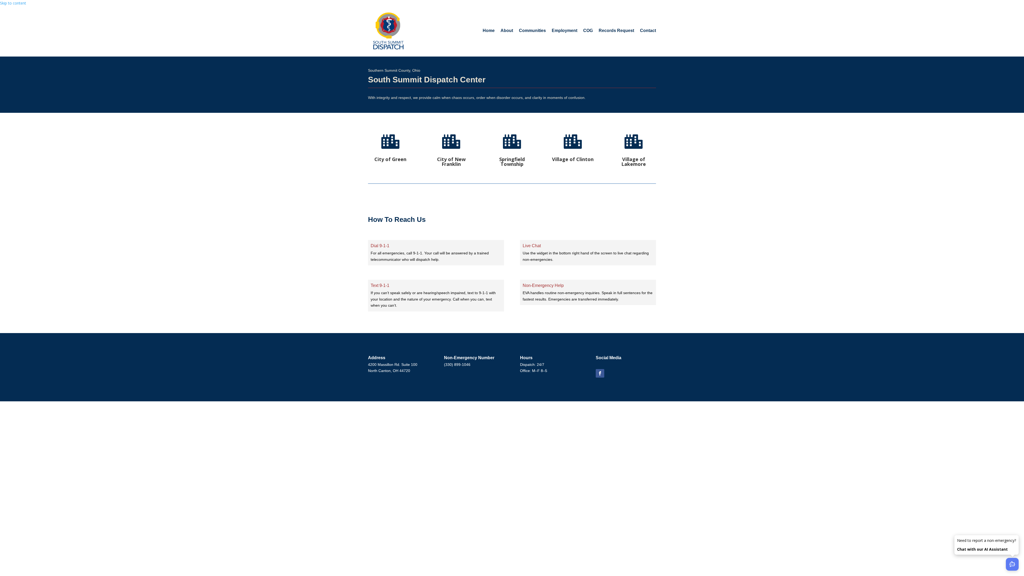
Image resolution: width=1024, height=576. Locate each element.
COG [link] (588, 30)
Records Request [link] (616, 30)
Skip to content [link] (13, 3)
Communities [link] (532, 30)
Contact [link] (648, 30)
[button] (600, 373)
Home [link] (489, 30)
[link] (388, 31)
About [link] (507, 30)
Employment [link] (564, 30)
